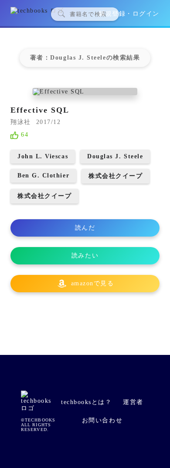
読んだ (85, 227)
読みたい (85, 255)
